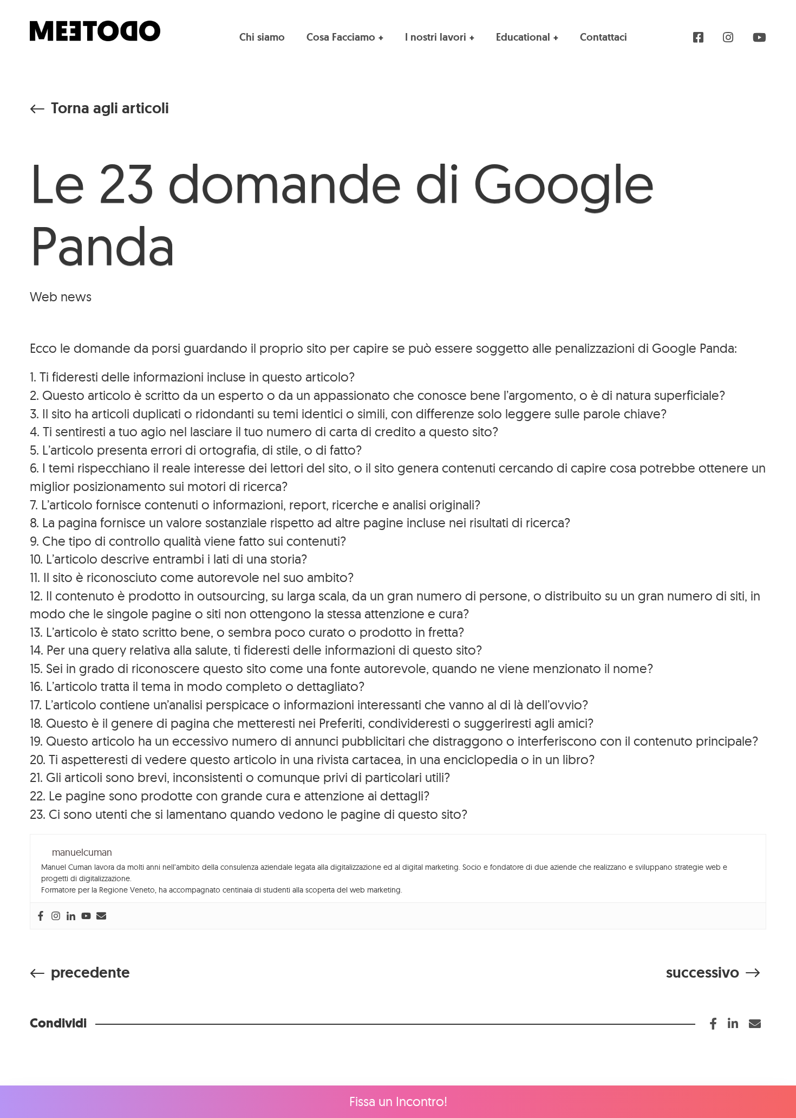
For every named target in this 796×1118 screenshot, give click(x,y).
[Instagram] (56, 916)
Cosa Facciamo (340, 37)
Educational (523, 37)
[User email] (101, 916)
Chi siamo (262, 37)
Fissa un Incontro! (398, 1101)
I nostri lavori (435, 37)
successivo (702, 972)
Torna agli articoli (110, 108)
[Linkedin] (71, 916)
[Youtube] (86, 916)
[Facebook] (40, 916)
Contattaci (603, 37)
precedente (90, 972)
